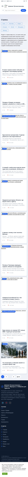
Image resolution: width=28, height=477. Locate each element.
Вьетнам (11, 23)
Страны (3, 419)
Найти (23, 10)
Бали (4, 23)
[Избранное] (26, 1)
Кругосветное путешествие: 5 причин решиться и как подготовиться (13, 135)
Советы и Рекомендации (7, 412)
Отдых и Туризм (5, 410)
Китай (12, 27)
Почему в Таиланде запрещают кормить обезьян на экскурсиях (11, 265)
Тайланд (5, 30)
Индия (19, 23)
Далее (18, 376)
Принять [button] (5, 473)
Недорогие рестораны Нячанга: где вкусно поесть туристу (12, 200)
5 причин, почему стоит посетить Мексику (12, 233)
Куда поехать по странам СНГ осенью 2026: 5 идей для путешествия (13, 330)
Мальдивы (20, 27)
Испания (5, 27)
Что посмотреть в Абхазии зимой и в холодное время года (13, 363)
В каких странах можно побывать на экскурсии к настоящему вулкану (13, 70)
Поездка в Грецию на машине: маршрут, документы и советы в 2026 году (13, 103)
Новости (3, 415)
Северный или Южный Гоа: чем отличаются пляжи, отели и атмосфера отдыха (12, 299)
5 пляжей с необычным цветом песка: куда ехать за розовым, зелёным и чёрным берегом (13, 168)
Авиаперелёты (4, 422)
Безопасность (4, 417)
